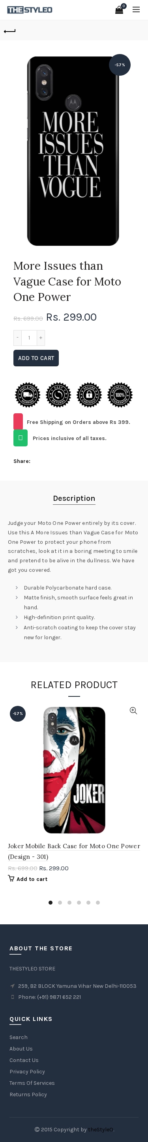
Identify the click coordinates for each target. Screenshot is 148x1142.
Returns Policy (28, 1094)
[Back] (10, 30)
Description (74, 498)
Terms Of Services (32, 1083)
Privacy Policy (27, 1071)
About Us (21, 1048)
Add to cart (36, 358)
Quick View (134, 711)
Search (18, 1037)
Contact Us (24, 1060)
